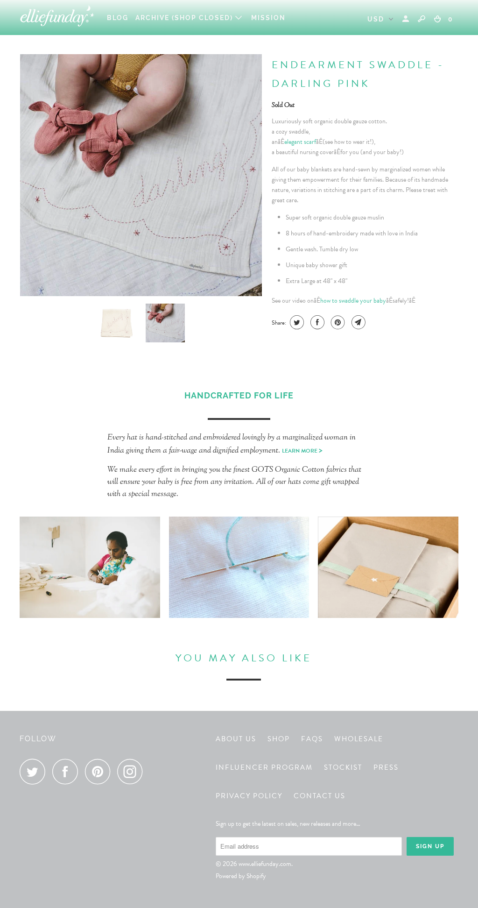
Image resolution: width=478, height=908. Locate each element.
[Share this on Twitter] (296, 322)
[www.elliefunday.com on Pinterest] (100, 771)
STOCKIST (343, 767)
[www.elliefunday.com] (57, 17)
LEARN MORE (302, 451)
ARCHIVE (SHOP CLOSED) (185, 17)
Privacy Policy (249, 796)
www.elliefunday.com (265, 864)
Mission (268, 17)
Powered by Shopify (241, 876)
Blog (117, 17)
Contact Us (319, 796)
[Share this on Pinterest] (337, 322)
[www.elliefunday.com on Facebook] (67, 771)
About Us (236, 739)
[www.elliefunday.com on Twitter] (35, 771)
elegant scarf (300, 142)
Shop (278, 739)
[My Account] (407, 19)
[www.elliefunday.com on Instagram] (132, 771)
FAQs (312, 739)
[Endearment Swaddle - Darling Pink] (141, 175)
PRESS (386, 767)
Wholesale (358, 739)
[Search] (421, 18)
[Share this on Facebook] (316, 322)
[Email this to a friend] (357, 322)
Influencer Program (264, 767)
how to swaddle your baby (353, 300)
